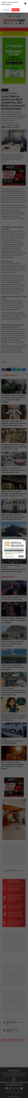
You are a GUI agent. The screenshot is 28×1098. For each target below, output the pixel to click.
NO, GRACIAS (6, 9)
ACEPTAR (15, 9)
